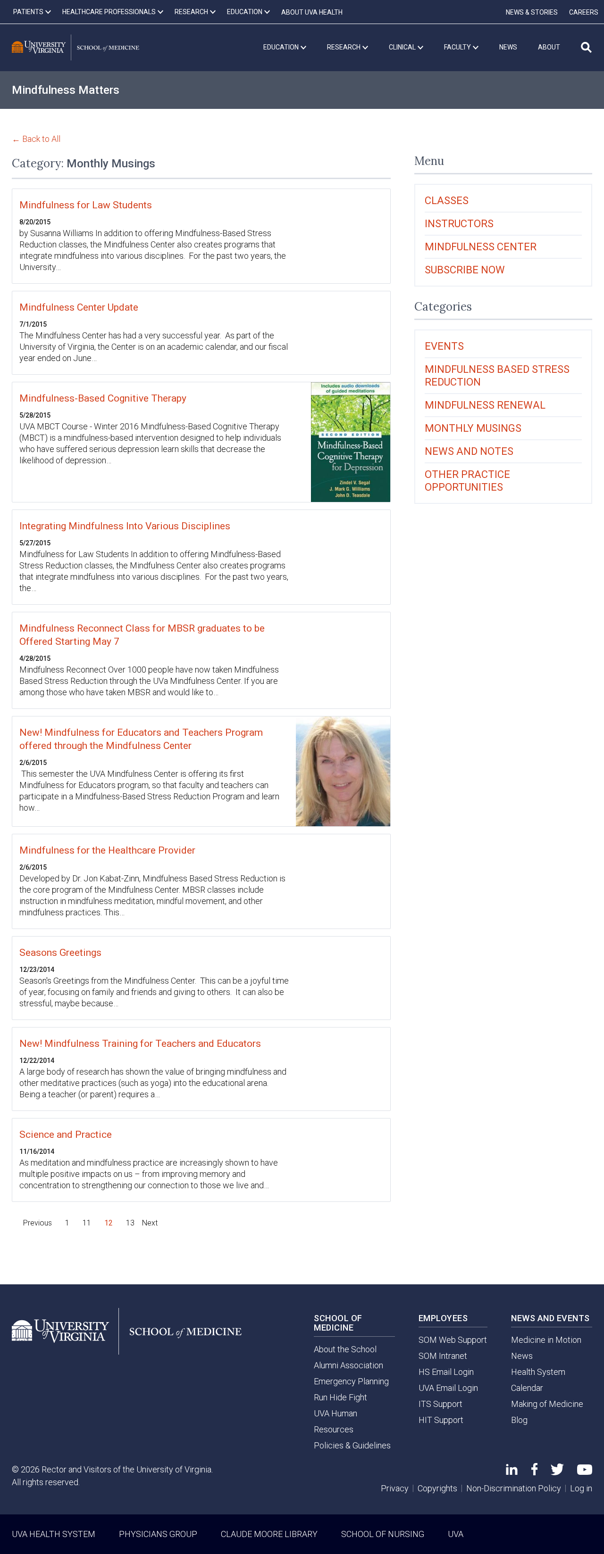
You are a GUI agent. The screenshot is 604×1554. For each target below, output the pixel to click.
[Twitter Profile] (557, 1472)
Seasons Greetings (60, 952)
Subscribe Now (465, 270)
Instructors (459, 224)
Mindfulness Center (481, 247)
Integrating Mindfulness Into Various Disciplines (124, 526)
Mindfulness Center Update (78, 307)
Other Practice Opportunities (467, 481)
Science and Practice (65, 1134)
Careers (583, 12)
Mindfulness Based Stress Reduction (497, 375)
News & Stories (532, 12)
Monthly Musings (473, 428)
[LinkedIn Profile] (511, 1472)
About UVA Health (312, 12)
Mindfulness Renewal (485, 405)
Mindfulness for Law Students (85, 205)
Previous (37, 1222)
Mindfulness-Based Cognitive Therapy (102, 398)
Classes (447, 200)
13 (130, 1222)
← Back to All (36, 139)
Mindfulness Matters (65, 90)
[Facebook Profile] (534, 1472)
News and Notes (469, 451)
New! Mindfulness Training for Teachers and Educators (140, 1043)
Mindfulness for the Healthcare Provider (107, 850)
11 (87, 1222)
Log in (581, 1488)
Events (444, 346)
